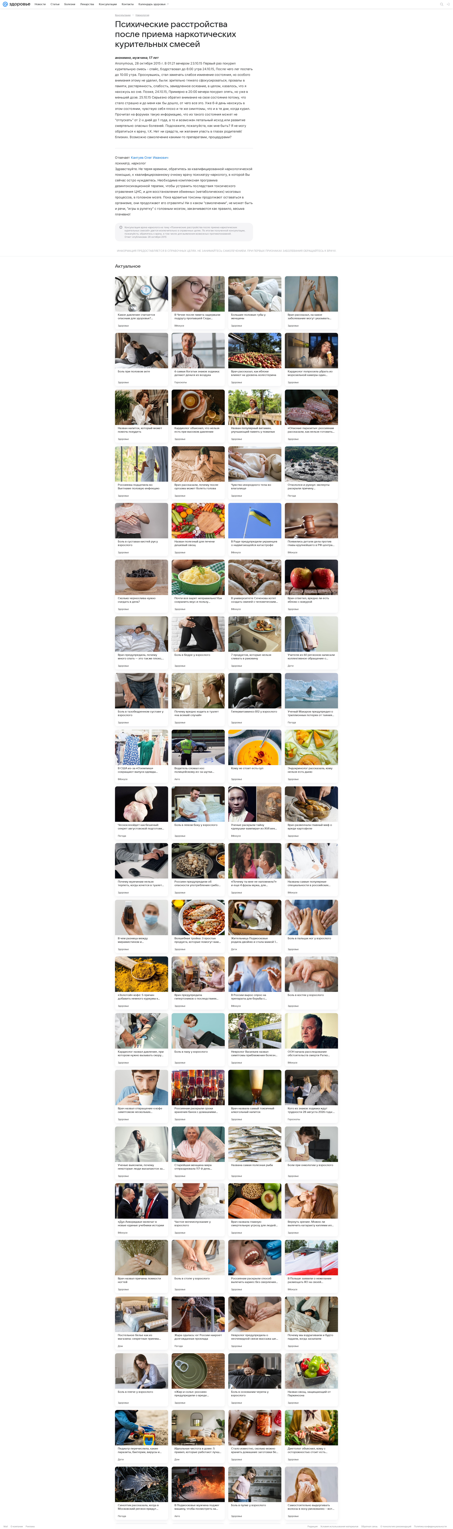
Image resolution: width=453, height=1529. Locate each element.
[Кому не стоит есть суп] (254, 756)
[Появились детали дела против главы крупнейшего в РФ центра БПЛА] (311, 529)
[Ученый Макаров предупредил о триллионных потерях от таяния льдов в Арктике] (311, 699)
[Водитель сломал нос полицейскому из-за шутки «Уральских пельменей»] (198, 756)
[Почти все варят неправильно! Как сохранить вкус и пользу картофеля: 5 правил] (198, 586)
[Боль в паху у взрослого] (198, 1039)
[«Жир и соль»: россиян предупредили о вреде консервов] (198, 1379)
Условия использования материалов (339, 1526)
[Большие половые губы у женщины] (254, 302)
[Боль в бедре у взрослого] (198, 642)
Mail (6, 1526)
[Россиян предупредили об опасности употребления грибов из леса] (198, 869)
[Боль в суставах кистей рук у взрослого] (141, 529)
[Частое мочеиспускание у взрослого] (198, 1209)
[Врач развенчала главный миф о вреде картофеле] (311, 813)
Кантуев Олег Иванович (149, 157)
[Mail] (5, 4)
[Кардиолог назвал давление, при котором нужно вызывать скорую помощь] (141, 1039)
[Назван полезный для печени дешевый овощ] (198, 529)
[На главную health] (19, 4)
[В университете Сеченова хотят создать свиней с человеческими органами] (254, 586)
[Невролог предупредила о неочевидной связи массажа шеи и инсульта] (254, 1323)
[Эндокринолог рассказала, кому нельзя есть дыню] (311, 756)
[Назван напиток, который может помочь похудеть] (141, 416)
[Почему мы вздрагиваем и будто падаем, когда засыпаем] (311, 1323)
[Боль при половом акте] (141, 359)
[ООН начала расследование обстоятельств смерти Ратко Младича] (311, 1039)
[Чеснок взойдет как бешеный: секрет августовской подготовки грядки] (141, 813)
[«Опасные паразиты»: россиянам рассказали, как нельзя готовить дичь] (311, 416)
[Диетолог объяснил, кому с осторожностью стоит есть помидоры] (311, 1436)
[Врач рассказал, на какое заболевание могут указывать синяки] (311, 302)
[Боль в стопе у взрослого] (198, 1266)
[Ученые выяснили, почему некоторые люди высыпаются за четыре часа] (141, 1153)
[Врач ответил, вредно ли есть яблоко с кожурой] (311, 586)
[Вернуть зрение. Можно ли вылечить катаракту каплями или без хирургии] (311, 1209)
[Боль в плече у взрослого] (141, 1379)
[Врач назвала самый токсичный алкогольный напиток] (254, 1096)
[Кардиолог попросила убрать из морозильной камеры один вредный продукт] (311, 359)
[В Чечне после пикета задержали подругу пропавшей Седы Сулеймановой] (198, 302)
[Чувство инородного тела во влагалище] (254, 472)
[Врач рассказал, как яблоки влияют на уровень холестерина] (254, 359)
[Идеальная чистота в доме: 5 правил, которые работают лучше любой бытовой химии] (198, 1436)
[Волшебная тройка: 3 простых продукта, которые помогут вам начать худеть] (198, 926)
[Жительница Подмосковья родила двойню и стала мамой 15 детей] (254, 926)
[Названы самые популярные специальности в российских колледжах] (311, 869)
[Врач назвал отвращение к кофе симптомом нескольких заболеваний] (141, 1096)
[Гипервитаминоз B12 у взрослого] (254, 699)
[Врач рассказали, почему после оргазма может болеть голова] (198, 472)
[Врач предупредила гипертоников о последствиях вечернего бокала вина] (198, 983)
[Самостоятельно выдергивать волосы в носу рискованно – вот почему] (311, 1493)
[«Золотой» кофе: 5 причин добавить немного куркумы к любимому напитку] (141, 983)
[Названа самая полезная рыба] (254, 1153)
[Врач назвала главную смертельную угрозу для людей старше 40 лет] (254, 1209)
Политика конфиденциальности (430, 1526)
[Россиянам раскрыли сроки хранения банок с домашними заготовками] (198, 1096)
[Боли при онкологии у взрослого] (311, 1153)
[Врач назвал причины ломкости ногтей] (141, 1266)
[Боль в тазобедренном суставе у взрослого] (141, 699)
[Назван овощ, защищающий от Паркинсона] (311, 1379)
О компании (17, 1526)
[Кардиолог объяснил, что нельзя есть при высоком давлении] (198, 416)
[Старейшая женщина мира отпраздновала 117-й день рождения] (198, 1153)
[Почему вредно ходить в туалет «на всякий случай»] (198, 699)
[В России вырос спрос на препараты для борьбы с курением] (254, 983)
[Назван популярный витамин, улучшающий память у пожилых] (254, 416)
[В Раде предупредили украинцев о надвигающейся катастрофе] (254, 529)
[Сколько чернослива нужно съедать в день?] (141, 586)
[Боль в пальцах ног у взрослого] (311, 926)
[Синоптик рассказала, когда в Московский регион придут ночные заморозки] (141, 1493)
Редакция (313, 1526)
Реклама (30, 1526)
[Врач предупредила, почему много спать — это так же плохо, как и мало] (141, 642)
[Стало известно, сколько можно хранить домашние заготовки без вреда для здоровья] (254, 1436)
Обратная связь (369, 1526)
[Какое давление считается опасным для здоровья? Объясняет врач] (141, 302)
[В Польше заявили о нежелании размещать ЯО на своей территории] (311, 1266)
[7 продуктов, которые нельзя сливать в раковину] (254, 642)
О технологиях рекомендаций (395, 1526)
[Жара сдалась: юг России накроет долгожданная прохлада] (198, 1323)
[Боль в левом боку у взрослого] (198, 813)
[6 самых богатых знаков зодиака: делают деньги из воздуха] (198, 359)
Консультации (123, 15)
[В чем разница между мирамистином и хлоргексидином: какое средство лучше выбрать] (141, 926)
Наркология (142, 15)
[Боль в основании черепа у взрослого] (254, 1379)
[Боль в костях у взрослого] (311, 983)
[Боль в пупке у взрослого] (254, 1493)
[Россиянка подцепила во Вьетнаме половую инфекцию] (141, 472)
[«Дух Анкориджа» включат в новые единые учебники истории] (141, 1209)
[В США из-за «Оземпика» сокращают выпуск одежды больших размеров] (141, 756)
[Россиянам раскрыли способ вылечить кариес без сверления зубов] (254, 1266)
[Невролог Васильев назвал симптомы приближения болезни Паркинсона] (254, 1039)
